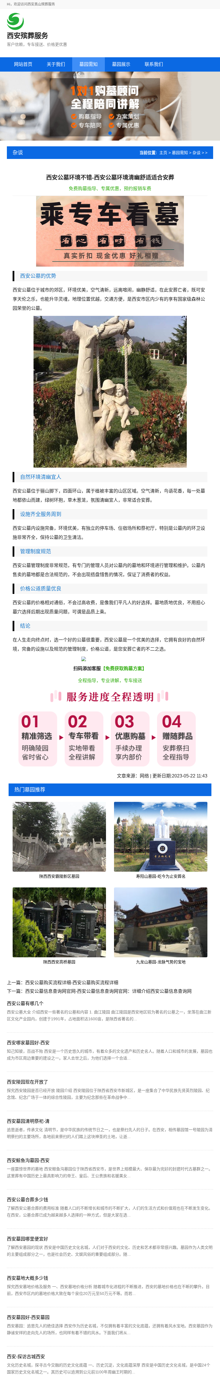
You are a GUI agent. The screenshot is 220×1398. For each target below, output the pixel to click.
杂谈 (196, 152)
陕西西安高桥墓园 (59, 962)
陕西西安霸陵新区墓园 (59, 876)
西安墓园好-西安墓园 (28, 1317)
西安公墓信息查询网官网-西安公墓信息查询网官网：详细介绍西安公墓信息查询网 (108, 991)
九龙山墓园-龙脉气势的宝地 (161, 962)
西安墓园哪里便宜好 (27, 1238)
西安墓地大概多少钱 (27, 1278)
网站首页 (23, 64)
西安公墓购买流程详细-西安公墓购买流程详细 (71, 982)
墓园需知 (180, 152)
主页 (163, 152)
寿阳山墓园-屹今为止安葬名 (161, 876)
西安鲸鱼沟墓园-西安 (28, 1160)
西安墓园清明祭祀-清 (28, 1121)
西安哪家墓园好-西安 (28, 1042)
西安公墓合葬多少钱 (27, 1199)
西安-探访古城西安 (26, 1356)
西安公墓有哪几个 (25, 1003)
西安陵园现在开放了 (27, 1082)
